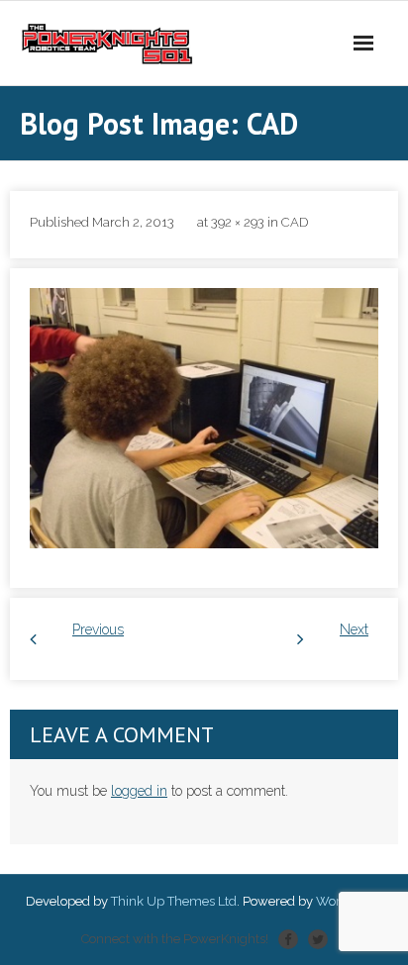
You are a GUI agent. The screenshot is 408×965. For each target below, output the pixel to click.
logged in (139, 791)
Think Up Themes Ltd (174, 901)
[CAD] (204, 418)
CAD (294, 222)
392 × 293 (237, 222)
